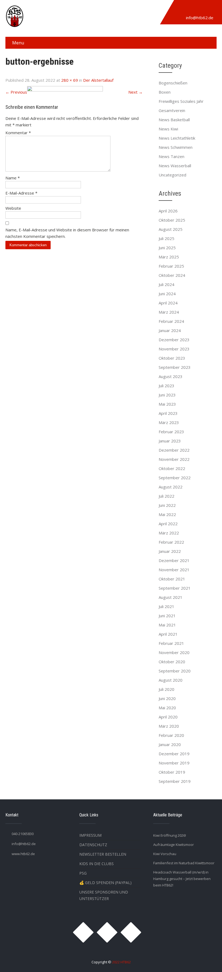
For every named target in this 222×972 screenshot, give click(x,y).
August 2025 (170, 229)
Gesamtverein (172, 110)
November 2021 (174, 569)
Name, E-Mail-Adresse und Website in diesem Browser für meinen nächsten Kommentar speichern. (67, 233)
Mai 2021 (167, 625)
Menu (18, 43)
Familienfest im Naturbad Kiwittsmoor (183, 863)
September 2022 (175, 477)
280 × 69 (69, 80)
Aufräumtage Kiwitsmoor (173, 844)
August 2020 (170, 680)
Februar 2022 (171, 542)
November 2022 (174, 459)
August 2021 (170, 597)
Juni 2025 (167, 247)
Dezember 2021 (174, 560)
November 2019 (174, 763)
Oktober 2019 (172, 772)
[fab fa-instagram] (181, 9)
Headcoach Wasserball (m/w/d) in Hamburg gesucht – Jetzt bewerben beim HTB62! (182, 879)
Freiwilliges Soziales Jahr (181, 101)
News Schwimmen (175, 147)
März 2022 (169, 533)
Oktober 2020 (172, 661)
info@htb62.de (199, 17)
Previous (16, 92)
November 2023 (174, 349)
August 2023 (170, 376)
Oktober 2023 (172, 358)
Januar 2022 (170, 551)
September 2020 (175, 671)
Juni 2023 (167, 395)
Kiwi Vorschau (164, 853)
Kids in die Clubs (96, 863)
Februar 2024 (171, 321)
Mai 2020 (167, 707)
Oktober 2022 (172, 468)
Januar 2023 (170, 441)
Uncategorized (172, 175)
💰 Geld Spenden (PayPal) (105, 882)
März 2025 (169, 257)
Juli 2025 (166, 238)
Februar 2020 (171, 735)
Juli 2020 (166, 689)
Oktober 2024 (172, 275)
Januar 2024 (170, 330)
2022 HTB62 (121, 962)
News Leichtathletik (177, 138)
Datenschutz (93, 844)
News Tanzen (171, 156)
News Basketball (174, 119)
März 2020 (169, 726)
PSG (83, 873)
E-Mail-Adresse (21, 193)
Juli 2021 (166, 606)
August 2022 (170, 487)
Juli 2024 (166, 284)
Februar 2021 (171, 643)
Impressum (90, 835)
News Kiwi (168, 129)
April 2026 (168, 211)
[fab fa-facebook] (193, 9)
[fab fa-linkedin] (206, 9)
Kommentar (18, 132)
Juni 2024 (167, 293)
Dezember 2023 (174, 339)
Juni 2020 (167, 698)
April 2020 (168, 717)
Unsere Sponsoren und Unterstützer (103, 895)
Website (13, 208)
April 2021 (168, 634)
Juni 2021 (167, 615)
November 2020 (174, 652)
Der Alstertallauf (98, 80)
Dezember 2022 (174, 450)
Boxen (165, 92)
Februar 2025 (171, 266)
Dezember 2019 (174, 753)
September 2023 (175, 367)
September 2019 (175, 781)
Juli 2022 (166, 496)
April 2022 (168, 523)
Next (135, 92)
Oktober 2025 (172, 220)
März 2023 (169, 422)
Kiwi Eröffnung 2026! (169, 835)
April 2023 (168, 413)
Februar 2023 (171, 431)
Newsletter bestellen (102, 854)
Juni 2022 (167, 505)
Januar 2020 (170, 744)
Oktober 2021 (172, 579)
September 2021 (175, 588)
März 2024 (169, 312)
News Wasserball (175, 165)
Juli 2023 (166, 385)
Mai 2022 (167, 514)
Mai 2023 (167, 404)
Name (12, 177)
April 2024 (168, 303)
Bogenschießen (173, 83)
